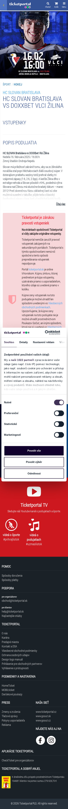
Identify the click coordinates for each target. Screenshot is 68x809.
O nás (5, 633)
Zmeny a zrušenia (11, 711)
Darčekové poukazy (12, 694)
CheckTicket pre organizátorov (18, 760)
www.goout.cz (43, 720)
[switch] (59, 413)
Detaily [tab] (23, 342)
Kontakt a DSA (9, 646)
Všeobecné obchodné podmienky (19, 650)
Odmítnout (34, 473)
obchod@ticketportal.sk (14, 600)
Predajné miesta (10, 642)
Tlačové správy (10, 716)
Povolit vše (34, 450)
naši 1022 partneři (22, 359)
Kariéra (5, 637)
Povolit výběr (34, 461)
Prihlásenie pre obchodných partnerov (22, 664)
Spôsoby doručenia (12, 575)
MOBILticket (8, 690)
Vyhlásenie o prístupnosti (15, 668)
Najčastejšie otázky (12, 616)
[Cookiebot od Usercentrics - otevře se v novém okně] (45, 332)
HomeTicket (8, 685)
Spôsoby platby (10, 580)
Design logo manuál (12, 659)
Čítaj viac (60, 204)
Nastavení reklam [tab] (43, 342)
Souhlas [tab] (9, 342)
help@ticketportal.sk (13, 611)
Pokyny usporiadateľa (13, 720)
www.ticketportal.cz (46, 711)
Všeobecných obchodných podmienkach (42, 305)
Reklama (6, 725)
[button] (56, 5)
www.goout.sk (43, 716)
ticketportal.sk (36, 269)
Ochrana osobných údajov (15, 655)
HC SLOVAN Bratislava (21, 92)
